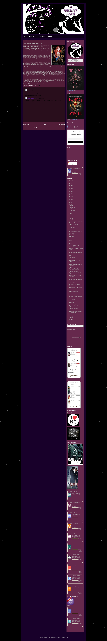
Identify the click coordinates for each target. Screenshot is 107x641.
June (71, 215)
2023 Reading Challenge (75, 512)
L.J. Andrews (73, 397)
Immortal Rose (72, 401)
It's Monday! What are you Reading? (75, 231)
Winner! (70, 240)
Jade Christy (73, 392)
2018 (70, 193)
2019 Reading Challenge (75, 554)
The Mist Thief (72, 396)
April (71, 218)
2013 (70, 201)
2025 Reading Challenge (75, 491)
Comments (71, 164)
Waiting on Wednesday (73, 224)
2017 (70, 194)
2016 (70, 196)
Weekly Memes (42, 36)
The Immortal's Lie (72, 391)
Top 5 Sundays (72, 234)
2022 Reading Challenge (75, 523)
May (71, 216)
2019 (70, 191)
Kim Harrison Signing (73, 304)
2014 (70, 199)
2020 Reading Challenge (75, 544)
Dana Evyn (72, 365)
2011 (70, 204)
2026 (70, 180)
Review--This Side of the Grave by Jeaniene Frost (75, 312)
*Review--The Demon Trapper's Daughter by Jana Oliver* (74, 269)
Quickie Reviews (72, 258)
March (71, 219)
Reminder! (71, 243)
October (71, 208)
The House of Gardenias (72, 387)
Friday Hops (71, 242)
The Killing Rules (72, 353)
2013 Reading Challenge (75, 618)
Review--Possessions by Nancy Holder (76, 225)
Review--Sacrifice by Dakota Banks (75, 222)
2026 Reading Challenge (75, 168)
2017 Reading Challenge (75, 575)
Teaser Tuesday (72, 227)
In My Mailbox (71, 233)
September (72, 210)
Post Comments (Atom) (32, 127)
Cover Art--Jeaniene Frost (74, 245)
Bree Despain (73, 354)
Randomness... (72, 236)
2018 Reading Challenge (75, 565)
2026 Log (50, 36)
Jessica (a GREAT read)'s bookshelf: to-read (74, 383)
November (72, 207)
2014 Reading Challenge (75, 608)
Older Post (62, 124)
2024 (70, 183)
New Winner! (71, 293)
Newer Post (26, 124)
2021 (70, 188)
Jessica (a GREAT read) (75, 170)
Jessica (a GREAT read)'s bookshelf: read (74, 349)
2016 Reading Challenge (75, 586)
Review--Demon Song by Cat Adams (75, 287)
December (72, 205)
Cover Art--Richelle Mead (73, 309)
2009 (70, 321)
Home (25, 36)
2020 (70, 190)
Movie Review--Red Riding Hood (75, 284)
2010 (70, 319)
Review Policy (32, 36)
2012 (70, 202)
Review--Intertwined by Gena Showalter (76, 221)
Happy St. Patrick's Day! (73, 267)
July (70, 213)
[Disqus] (44, 104)
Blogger (67, 637)
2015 (70, 197)
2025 (70, 182)
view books (80, 175)
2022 (70, 186)
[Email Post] (39, 85)
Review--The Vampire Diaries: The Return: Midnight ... (75, 238)
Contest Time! (71, 254)
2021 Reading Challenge (75, 533)
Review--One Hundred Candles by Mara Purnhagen (75, 230)
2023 (70, 185)
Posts (70, 162)
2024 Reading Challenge (75, 502)
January (71, 317)
